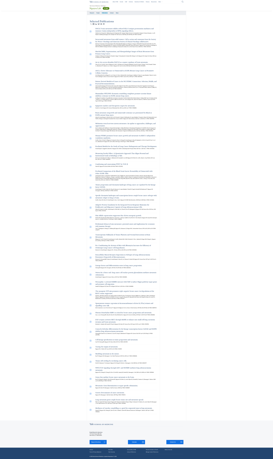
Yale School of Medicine (95, 6)
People (98, 13)
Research (92, 13)
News (117, 13)
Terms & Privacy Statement (95, 452)
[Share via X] (91, 24)
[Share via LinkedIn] (96, 24)
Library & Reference (131, 452)
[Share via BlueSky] (99, 24)
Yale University (111, 452)
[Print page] (104, 24)
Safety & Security (168, 449)
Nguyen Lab (95, 8)
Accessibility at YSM (131, 449)
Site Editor (110, 449)
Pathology (103, 6)
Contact (112, 13)
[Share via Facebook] (93, 24)
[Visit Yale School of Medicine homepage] (101, 424)
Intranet (91, 449)
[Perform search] (182, 2)
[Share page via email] (101, 24)
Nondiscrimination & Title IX (152, 449)
